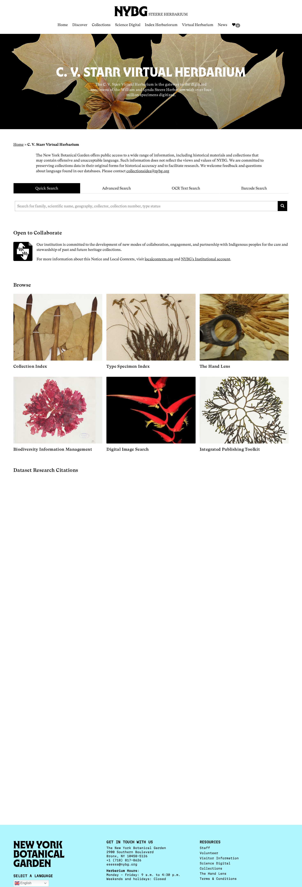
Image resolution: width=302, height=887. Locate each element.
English (25, 883)
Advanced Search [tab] (116, 188)
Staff (205, 848)
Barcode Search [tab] (254, 188)
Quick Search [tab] (46, 188)
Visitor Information (219, 858)
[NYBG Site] (131, 9)
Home (63, 25)
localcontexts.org (159, 259)
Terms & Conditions (218, 878)
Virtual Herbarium (197, 25)
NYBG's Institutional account (205, 259)
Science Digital (127, 25)
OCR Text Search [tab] (186, 188)
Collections (101, 25)
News (222, 25)
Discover (79, 25)
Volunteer (209, 853)
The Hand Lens (213, 873)
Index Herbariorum (161, 25)
